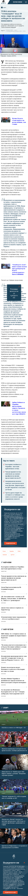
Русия (4, 551)
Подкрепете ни (10, 543)
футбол (12, 554)
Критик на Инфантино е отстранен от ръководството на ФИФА (14, 846)
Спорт (4, 7)
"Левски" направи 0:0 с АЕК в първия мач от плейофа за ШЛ (14, 797)
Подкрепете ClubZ (10, 892)
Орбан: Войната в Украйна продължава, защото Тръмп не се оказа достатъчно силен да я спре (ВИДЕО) (19, 408)
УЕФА (19, 551)
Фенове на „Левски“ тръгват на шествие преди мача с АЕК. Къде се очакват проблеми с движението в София (13, 822)
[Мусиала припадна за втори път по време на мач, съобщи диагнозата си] (14, 739)
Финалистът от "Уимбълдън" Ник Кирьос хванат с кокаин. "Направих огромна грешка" (14, 773)
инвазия (5, 554)
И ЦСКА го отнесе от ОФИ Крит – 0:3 (14, 727)
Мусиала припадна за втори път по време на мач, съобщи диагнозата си (14, 749)
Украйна (12, 551)
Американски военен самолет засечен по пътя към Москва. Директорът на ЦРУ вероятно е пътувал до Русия (15, 485)
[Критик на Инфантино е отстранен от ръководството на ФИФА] (14, 836)
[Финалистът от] (14, 762)
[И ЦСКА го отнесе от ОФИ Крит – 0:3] (14, 718)
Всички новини (17, 2)
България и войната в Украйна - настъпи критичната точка (13, 466)
